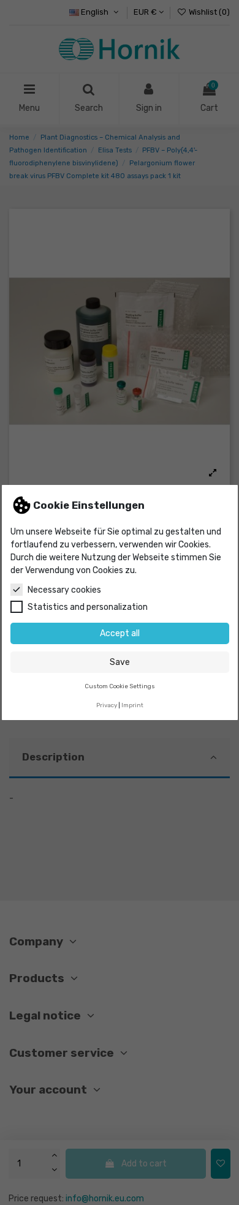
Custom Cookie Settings (120, 686)
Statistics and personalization (88, 607)
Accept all (120, 633)
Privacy (106, 705)
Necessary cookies (64, 590)
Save (120, 662)
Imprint (132, 705)
